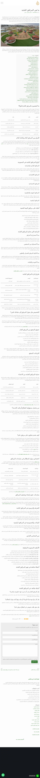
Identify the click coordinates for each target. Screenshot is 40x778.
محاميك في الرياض (4, 771)
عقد (27, 143)
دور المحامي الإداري (15, 544)
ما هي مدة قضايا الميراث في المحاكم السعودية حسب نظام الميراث (27, 699)
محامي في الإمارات (35, 728)
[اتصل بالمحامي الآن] (37, 775)
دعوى (30, 615)
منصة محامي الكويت (4, 773)
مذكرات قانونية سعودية (35, 723)
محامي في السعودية (35, 734)
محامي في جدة (36, 731)
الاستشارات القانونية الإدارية (19, 491)
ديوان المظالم (36, 461)
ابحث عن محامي (25, 761)
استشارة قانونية (29, 12)
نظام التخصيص (25, 326)
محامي (25, 12)
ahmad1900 (35, 12)
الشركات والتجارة (36, 708)
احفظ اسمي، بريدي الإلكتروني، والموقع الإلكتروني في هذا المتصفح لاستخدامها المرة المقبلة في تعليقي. (20, 659)
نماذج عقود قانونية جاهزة (35, 725)
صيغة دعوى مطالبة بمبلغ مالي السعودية (32, 692)
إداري (2, 143)
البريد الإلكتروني (35, 635)
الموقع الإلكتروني (35, 639)
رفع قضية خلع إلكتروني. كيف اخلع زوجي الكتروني (30, 690)
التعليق (36, 644)
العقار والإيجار (37, 710)
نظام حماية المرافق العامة (28, 404)
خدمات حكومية (36, 712)
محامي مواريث (36, 721)
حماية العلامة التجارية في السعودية (33, 694)
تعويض (34, 449)
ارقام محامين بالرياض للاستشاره (33, 697)
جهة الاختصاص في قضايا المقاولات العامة (9, 503)
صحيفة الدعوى (36, 714)
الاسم (36, 630)
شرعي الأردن (3, 767)
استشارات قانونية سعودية (5, 764)
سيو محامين (14, 761)
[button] (3, 775)
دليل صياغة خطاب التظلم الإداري (23, 454)
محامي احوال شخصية (35, 719)
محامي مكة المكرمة (4, 777)
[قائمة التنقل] (2, 3)
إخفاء (33, 55)
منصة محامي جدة (4, 769)
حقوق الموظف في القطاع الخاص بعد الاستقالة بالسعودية (29, 701)
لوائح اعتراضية (36, 716)
